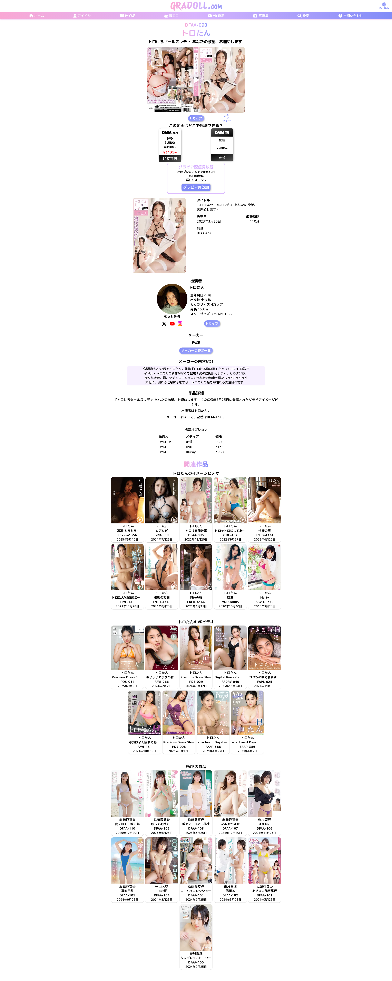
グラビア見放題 (196, 187)
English (384, 8)
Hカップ (196, 118)
